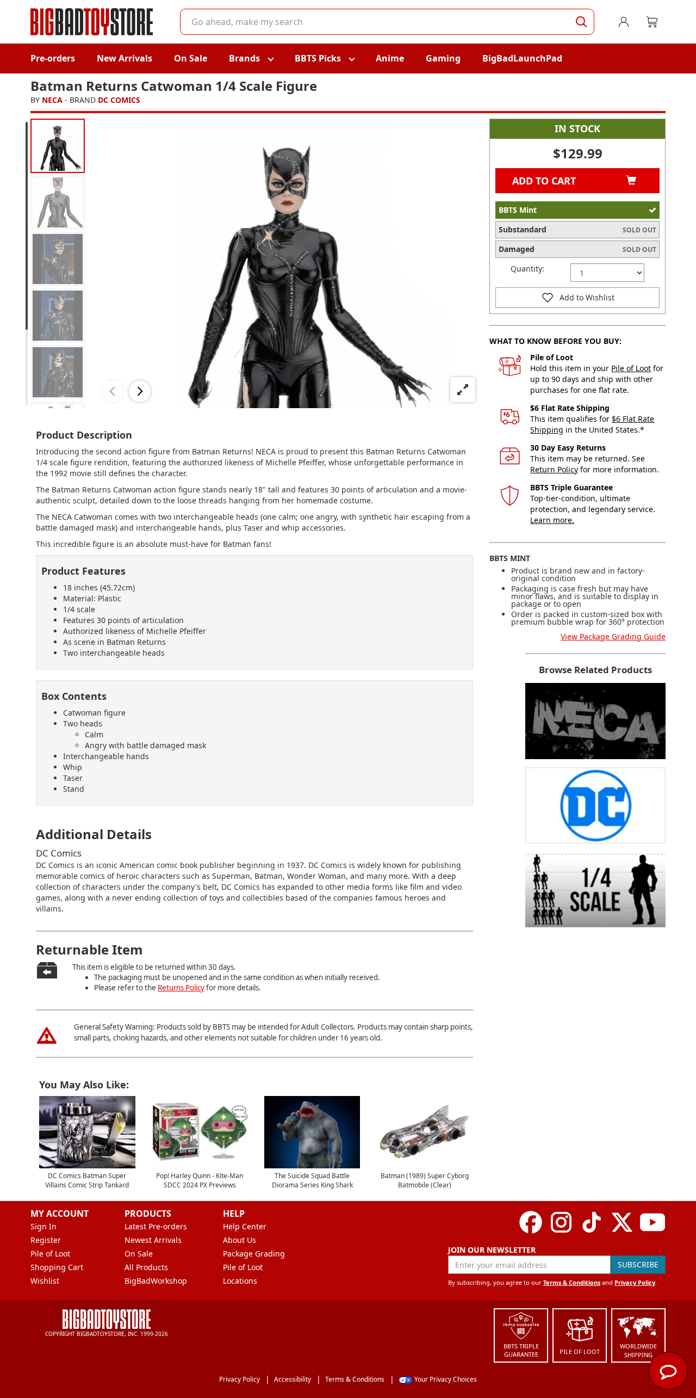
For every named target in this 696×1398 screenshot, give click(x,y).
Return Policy (554, 469)
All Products (146, 1267)
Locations (240, 1281)
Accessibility (292, 1379)
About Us (239, 1240)
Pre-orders (52, 58)
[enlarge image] (463, 390)
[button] (112, 391)
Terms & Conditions (571, 1282)
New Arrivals (124, 58)
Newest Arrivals (153, 1240)
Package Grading (254, 1253)
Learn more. (552, 520)
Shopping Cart (56, 1267)
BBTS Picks (318, 58)
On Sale (190, 58)
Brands (244, 58)
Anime (390, 58)
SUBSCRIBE (638, 1264)
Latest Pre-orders (156, 1226)
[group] (57, 146)
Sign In (43, 1226)
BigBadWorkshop (156, 1281)
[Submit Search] (581, 22)
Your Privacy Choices (445, 1379)
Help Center (244, 1226)
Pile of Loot (631, 368)
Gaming (443, 58)
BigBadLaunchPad (522, 58)
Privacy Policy (634, 1282)
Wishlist (44, 1281)
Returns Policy (181, 988)
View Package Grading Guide (613, 636)
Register (45, 1240)
